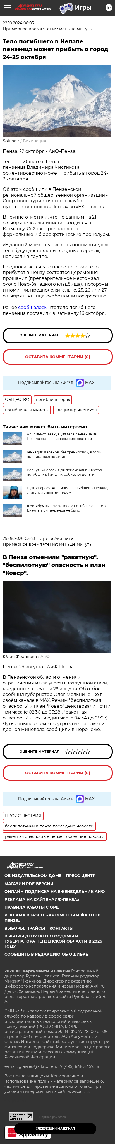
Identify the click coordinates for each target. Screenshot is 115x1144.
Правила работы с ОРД (31, 907)
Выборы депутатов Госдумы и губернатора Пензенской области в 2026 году (53, 941)
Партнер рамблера (52, 1117)
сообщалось (32, 307)
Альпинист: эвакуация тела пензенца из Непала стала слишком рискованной (62, 436)
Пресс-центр (80, 875)
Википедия (34, 141)
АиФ (45, 656)
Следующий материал (55, 1129)
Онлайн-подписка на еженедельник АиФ (54, 891)
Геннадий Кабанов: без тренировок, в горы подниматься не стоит (64, 454)
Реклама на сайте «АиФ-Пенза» (41, 899)
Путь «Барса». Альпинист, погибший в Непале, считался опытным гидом (67, 490)
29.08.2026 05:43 (19, 538)
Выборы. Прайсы (24, 928)
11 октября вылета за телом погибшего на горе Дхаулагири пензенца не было (67, 508)
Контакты (61, 928)
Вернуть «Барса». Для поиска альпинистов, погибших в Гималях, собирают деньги (65, 472)
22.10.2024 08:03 (18, 22)
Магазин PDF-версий (29, 883)
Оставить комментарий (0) (57, 356)
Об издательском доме (32, 875)
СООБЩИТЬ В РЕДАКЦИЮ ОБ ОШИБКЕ (46, 954)
